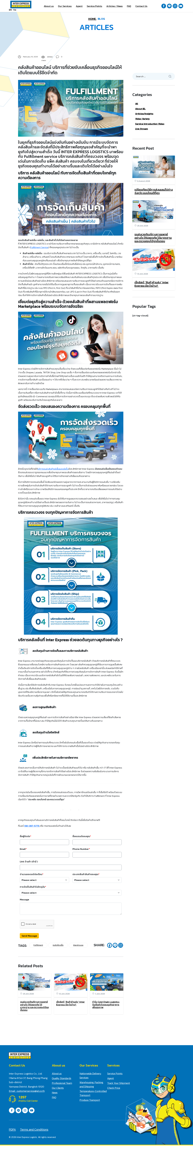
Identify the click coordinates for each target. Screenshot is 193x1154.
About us (49, 6)
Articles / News (114, 6)
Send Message (29, 935)
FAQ (129, 6)
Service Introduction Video (149, 123)
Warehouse (78, 945)
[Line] (115, 945)
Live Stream (141, 128)
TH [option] (14, 10)
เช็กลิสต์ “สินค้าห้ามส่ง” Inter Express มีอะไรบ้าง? (70, 1003)
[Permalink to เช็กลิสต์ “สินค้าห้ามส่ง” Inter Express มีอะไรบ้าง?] (70, 981)
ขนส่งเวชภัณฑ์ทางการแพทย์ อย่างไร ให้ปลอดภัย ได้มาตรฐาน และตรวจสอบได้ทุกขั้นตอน (34, 1006)
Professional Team (62, 1083)
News (55, 1092)
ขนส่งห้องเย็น (58, 945)
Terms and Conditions (34, 1129)
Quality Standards (61, 1078)
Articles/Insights (144, 113)
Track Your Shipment (118, 1083)
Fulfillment (38, 945)
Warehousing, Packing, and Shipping (91, 1084)
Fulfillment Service (39, 247)
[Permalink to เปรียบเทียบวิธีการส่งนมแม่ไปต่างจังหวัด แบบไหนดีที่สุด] (153, 166)
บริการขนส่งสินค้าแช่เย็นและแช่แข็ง (53, 468)
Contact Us (141, 6)
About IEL (140, 108)
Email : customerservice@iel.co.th (27, 1091)
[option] (15, 10)
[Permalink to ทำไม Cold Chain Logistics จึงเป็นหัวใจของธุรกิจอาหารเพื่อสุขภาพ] (106, 981)
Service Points (94, 6)
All (136, 103)
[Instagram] (120, 945)
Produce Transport (90, 1100)
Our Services (65, 6)
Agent (79, 6)
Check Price (113, 1088)
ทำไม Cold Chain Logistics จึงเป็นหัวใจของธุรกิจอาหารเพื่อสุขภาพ (105, 1004)
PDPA (12, 1129)
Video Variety (142, 118)
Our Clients (58, 1088)
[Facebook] (109, 945)
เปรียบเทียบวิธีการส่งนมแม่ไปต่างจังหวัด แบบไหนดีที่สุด (154, 191)
